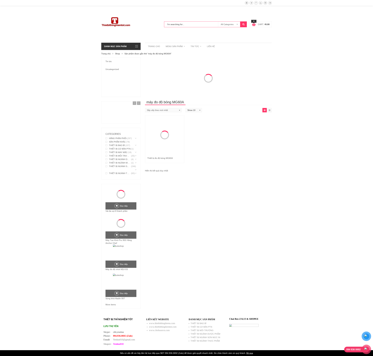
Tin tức (108, 61)
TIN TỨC (195, 46)
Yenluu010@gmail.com (124, 339)
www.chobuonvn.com (159, 330)
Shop (117, 53)
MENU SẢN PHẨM (174, 46)
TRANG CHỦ (154, 46)
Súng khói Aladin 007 (115, 298)
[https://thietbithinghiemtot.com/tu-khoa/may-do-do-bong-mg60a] (264, 110)
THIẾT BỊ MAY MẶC (118, 152)
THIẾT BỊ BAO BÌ (117, 145)
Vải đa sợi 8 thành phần (116, 211)
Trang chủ (106, 53)
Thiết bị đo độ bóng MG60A (160, 158)
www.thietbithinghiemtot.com (162, 327)
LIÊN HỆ (211, 46)
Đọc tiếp (124, 206)
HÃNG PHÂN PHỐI (117, 138)
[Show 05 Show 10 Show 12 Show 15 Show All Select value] (193, 110)
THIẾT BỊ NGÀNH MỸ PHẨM (120, 163)
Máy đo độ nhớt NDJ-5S (116, 269)
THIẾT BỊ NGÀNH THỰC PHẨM (120, 173)
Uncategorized (112, 69)
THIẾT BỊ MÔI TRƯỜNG (120, 156)
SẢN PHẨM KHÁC (117, 142)
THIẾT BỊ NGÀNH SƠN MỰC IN (120, 166)
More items (110, 304)
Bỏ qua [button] (249, 353)
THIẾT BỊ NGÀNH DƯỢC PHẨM (120, 159)
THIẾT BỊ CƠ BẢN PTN (120, 149)
